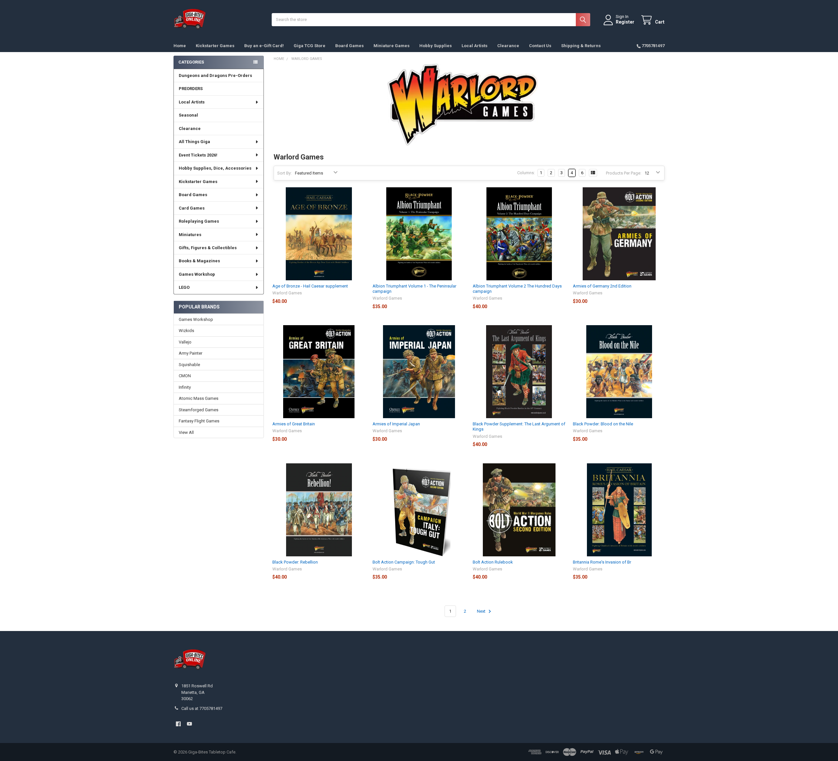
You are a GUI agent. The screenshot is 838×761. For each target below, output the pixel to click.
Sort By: (284, 173)
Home (179, 45)
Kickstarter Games (215, 45)
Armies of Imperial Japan (396, 423)
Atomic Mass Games (198, 398)
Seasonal (188, 115)
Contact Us (540, 45)
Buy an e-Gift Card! (264, 45)
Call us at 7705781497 (201, 708)
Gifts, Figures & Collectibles (208, 247)
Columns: (526, 172)
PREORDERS (191, 88)
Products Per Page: (623, 173)
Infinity (185, 387)
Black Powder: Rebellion (295, 562)
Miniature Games (391, 45)
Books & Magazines (199, 260)
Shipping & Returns (581, 45)
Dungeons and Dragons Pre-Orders (215, 75)
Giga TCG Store (309, 45)
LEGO (184, 287)
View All (186, 432)
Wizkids (186, 330)
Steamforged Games (198, 409)
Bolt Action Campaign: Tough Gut (404, 562)
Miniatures (190, 234)
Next (481, 611)
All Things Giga (194, 141)
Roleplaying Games (199, 221)
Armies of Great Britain (293, 423)
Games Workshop (197, 274)
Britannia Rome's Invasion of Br (602, 562)
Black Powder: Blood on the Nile (603, 423)
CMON (185, 375)
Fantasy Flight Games (199, 420)
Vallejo (185, 342)
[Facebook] (178, 724)
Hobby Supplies (435, 45)
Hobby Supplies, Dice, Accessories (215, 168)
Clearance (508, 45)
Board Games (349, 45)
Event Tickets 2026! (198, 155)
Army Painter (190, 353)
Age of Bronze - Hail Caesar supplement (310, 286)
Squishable (189, 364)
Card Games (192, 208)
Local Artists (474, 45)
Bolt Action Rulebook (493, 562)
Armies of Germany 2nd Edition (602, 286)
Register (625, 22)
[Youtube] (189, 724)
